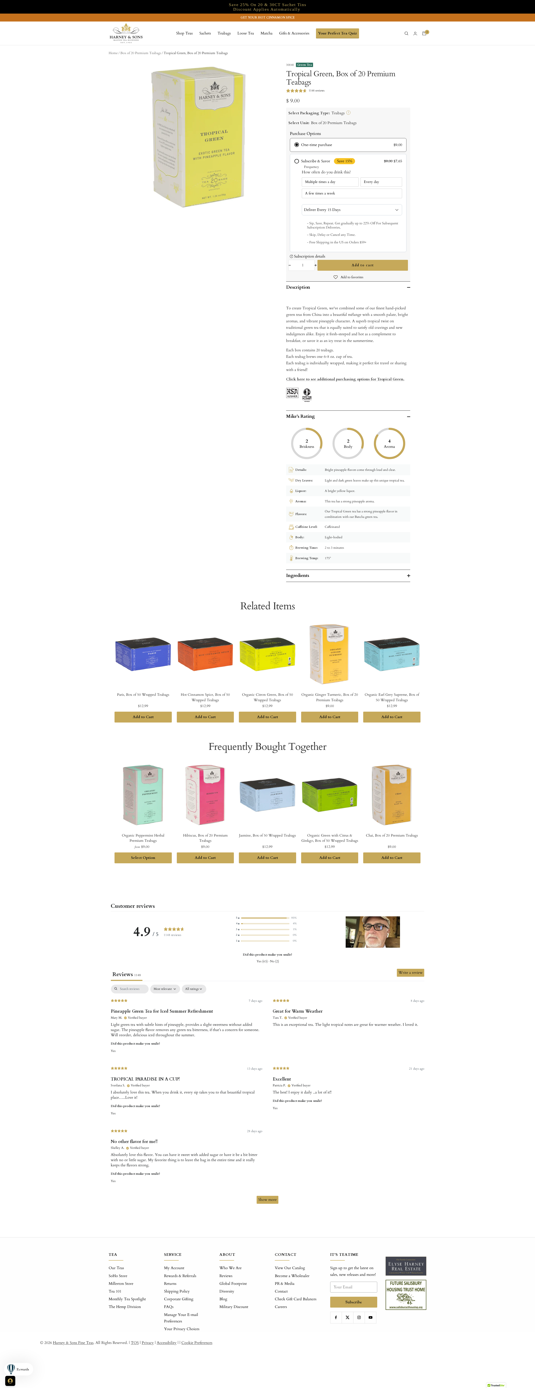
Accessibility (167, 1342)
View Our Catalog (290, 1268)
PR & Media (284, 1283)
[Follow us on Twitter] (347, 1317)
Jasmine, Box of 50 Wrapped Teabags (267, 835)
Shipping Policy (177, 1291)
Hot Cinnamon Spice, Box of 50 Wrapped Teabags (205, 697)
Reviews (225, 1276)
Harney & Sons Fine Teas (73, 1342)
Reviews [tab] (126, 974)
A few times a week (320, 193)
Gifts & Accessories (294, 33)
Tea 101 (115, 1291)
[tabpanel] (267, 1096)
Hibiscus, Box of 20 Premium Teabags (205, 838)
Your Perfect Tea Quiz (337, 33)
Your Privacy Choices (181, 1329)
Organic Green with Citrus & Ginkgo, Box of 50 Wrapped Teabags (329, 838)
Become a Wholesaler (292, 1276)
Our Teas (116, 1268)
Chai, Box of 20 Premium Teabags (392, 835)
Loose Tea (245, 33)
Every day (371, 181)
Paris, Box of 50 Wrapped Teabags (143, 694)
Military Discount (233, 1306)
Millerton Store (121, 1283)
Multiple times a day (320, 181)
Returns (170, 1283)
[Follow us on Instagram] (359, 1317)
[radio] (348, 145)
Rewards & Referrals (180, 1276)
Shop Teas (184, 33)
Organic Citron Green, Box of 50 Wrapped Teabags (267, 697)
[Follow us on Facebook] (336, 1317)
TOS (135, 1342)
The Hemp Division (125, 1306)
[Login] (415, 33)
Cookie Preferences (196, 1342)
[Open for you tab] (10, 1381)
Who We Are (230, 1268)
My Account (174, 1268)
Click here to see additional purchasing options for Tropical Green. (345, 379)
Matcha (267, 33)
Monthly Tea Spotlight (127, 1299)
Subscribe (353, 1302)
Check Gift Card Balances (295, 1299)
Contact (281, 1291)
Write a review (411, 972)
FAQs (168, 1306)
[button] (266, 917)
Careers (281, 1306)
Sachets (205, 33)
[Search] (406, 33)
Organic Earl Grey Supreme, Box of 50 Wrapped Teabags (392, 697)
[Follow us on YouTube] (370, 1317)
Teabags (224, 33)
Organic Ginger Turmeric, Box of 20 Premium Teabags (329, 697)
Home (113, 53)
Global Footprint (233, 1283)
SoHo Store (118, 1276)
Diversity (226, 1291)
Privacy (148, 1342)
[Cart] (424, 33)
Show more (267, 1199)
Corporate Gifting (178, 1299)
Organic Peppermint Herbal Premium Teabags (143, 838)
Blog (223, 1299)
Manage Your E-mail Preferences (181, 1318)
